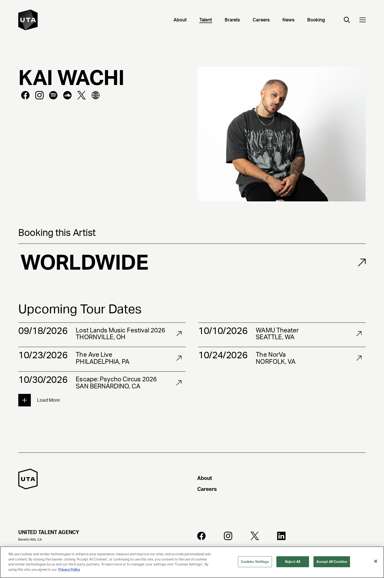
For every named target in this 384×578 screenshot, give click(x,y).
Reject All (292, 562)
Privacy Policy (69, 569)
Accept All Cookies (331, 562)
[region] (192, 562)
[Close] (375, 561)
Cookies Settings (255, 562)
